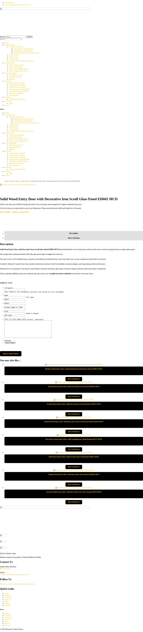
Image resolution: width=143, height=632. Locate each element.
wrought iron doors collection (60, 274)
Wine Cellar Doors (15, 67)
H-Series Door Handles (17, 87)
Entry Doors (13, 57)
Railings (12, 79)
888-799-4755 (5, 569)
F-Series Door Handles (17, 85)
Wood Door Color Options (18, 91)
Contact (7, 105)
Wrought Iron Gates (16, 75)
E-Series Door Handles (17, 83)
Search (2, 37)
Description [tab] (73, 233)
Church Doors (14, 55)
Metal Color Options (16, 93)
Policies (7, 604)
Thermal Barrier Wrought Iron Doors (26, 53)
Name (6, 295)
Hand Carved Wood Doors (18, 69)
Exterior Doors (9, 45)
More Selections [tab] (74, 238)
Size (6, 311)
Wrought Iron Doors (16, 47)
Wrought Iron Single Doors (23, 51)
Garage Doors (14, 59)
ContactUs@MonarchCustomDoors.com (14, 574)
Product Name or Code (13, 307)
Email (6, 299)
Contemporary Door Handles (19, 89)
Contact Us (8, 598)
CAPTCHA (7, 340)
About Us (7, 101)
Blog (10, 103)
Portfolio (7, 596)
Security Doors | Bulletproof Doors (21, 61)
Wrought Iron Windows (17, 99)
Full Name (30, 297)
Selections (8, 81)
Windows (7, 97)
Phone (6, 303)
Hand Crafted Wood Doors (18, 71)
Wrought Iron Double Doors (23, 49)
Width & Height (32, 313)
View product (74, 379)
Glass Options (14, 95)
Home (6, 43)
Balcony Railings (15, 77)
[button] (71, 109)
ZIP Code (8, 315)
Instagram (8, 288)
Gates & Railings (10, 73)
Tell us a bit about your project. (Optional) (24, 319)
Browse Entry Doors (11, 354)
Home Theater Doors (16, 65)
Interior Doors (9, 63)
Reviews (7, 606)
